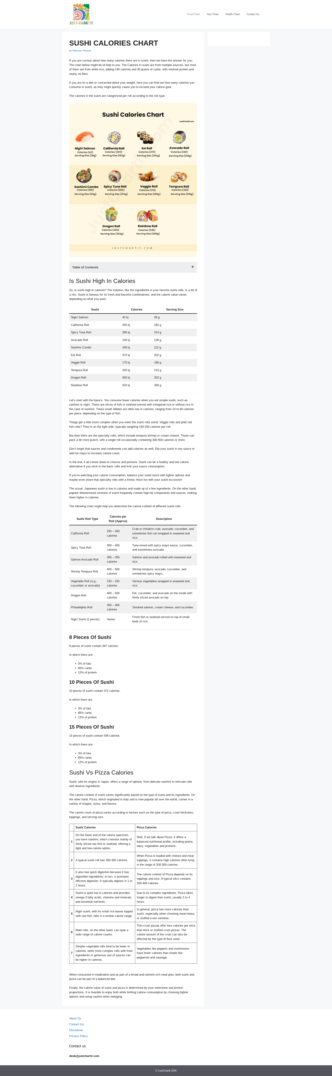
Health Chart (232, 14)
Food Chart (193, 14)
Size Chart (213, 14)
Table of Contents (85, 267)
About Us (75, 1018)
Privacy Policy (78, 1036)
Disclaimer (76, 1030)
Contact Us (253, 14)
